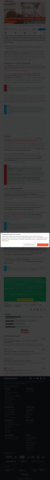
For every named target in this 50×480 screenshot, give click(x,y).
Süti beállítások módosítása (29, 244)
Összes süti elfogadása (42, 244)
